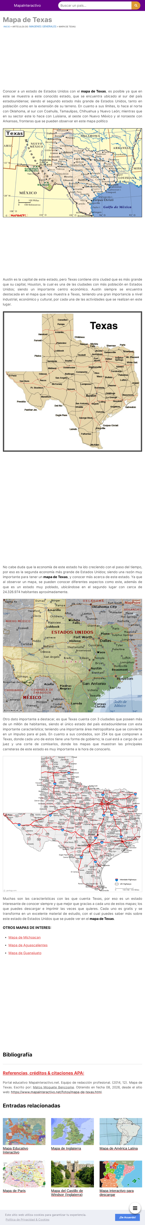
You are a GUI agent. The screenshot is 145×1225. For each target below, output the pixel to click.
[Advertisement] (72, 58)
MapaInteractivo (27, 5)
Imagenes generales (42, 26)
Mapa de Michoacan (24, 937)
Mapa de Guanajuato (24, 953)
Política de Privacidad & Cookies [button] (27, 1219)
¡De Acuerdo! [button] (127, 1217)
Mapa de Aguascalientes (28, 945)
